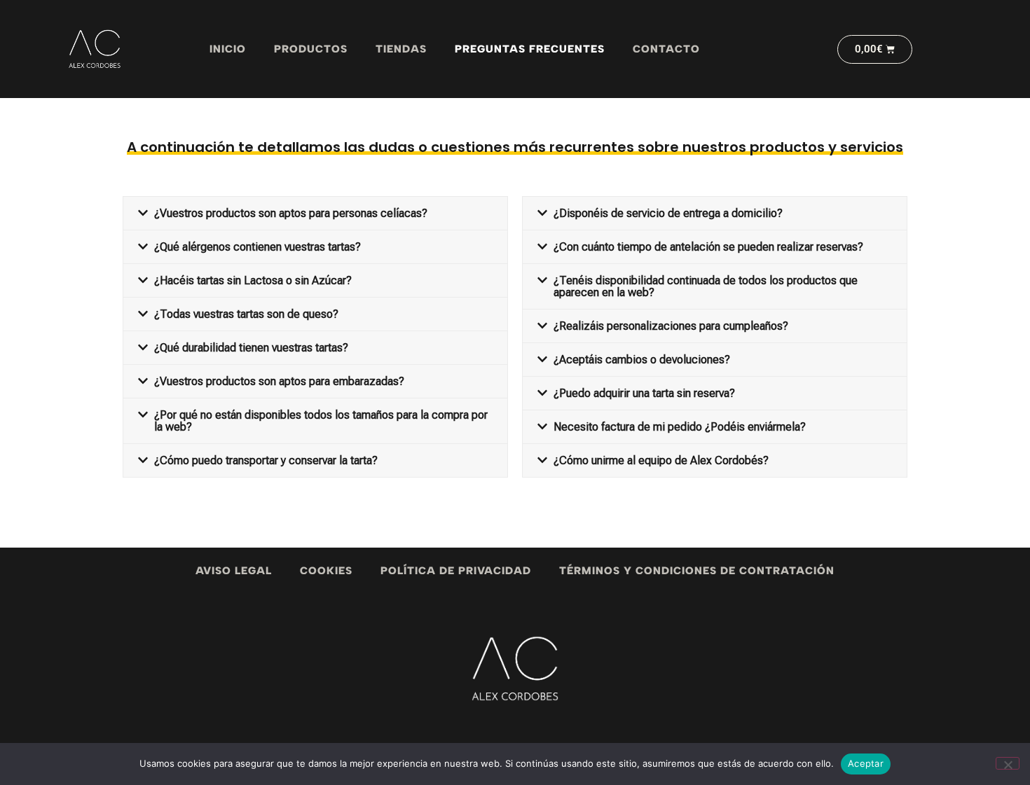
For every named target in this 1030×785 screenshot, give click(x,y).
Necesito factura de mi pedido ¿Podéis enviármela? (680, 426)
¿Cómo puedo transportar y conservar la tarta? (266, 460)
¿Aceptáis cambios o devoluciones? (642, 359)
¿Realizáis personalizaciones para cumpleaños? (671, 326)
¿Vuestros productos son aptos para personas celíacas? (290, 213)
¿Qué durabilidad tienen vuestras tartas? (251, 347)
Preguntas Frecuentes (530, 49)
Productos (311, 49)
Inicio (228, 49)
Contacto (666, 49)
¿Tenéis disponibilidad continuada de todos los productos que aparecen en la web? (706, 286)
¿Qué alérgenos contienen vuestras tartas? (257, 246)
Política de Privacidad (455, 570)
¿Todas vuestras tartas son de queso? (246, 314)
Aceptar (866, 763)
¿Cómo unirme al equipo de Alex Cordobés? (661, 460)
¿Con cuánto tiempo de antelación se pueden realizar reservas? (708, 246)
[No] (1007, 763)
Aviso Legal (233, 570)
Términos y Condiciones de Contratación (697, 570)
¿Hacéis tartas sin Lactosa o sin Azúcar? (253, 280)
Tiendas (401, 49)
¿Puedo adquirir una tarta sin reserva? (644, 393)
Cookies (326, 570)
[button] (315, 213)
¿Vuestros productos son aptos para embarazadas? (279, 381)
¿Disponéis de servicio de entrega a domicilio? (668, 213)
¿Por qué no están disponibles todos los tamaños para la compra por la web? (321, 420)
